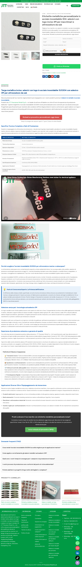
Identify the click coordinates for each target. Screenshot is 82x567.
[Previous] (4, 31)
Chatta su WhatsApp (62, 66)
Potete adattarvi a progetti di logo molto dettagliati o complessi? (24, 470)
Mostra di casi (48, 4)
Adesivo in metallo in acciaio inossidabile (59, 13)
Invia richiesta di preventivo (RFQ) (41, 430)
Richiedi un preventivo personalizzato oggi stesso (41, 117)
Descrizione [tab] (4, 86)
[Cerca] (67, 5)
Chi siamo (57, 4)
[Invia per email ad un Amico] (49, 76)
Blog (27, 7)
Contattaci (20, 7)
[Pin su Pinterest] (52, 76)
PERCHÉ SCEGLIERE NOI (36, 4)
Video (26, 4)
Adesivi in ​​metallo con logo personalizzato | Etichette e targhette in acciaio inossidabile (50, 504)
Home (43, 13)
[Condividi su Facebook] (43, 76)
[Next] (37, 31)
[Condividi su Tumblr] (58, 76)
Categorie (19, 4)
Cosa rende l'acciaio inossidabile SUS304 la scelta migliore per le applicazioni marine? (31, 447)
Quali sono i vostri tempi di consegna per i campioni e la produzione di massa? (28, 459)
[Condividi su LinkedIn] (55, 76)
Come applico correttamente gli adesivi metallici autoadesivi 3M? (24, 453)
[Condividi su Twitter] (46, 76)
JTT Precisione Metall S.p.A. (17, 102)
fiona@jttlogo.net (73, 524)
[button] (3, 48)
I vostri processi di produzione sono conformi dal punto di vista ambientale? (28, 464)
